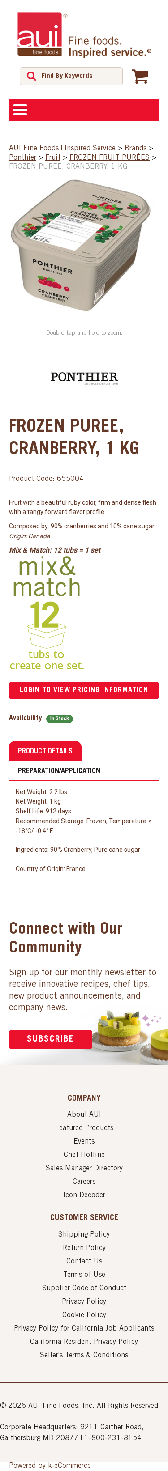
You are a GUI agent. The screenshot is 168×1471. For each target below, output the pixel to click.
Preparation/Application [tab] (59, 771)
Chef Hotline (84, 1155)
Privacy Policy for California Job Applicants (84, 1328)
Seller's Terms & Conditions (84, 1355)
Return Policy (84, 1248)
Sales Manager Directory (84, 1168)
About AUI (84, 1114)
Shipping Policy (84, 1234)
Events (84, 1141)
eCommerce (72, 1466)
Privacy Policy (84, 1301)
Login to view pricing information (84, 690)
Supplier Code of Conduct (84, 1288)
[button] (140, 76)
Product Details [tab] (45, 751)
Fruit (52, 158)
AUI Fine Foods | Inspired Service (62, 148)
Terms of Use (84, 1275)
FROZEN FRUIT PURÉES (109, 158)
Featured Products (84, 1128)
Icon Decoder (84, 1195)
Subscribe (50, 1039)
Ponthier (22, 158)
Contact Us (84, 1261)
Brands (135, 148)
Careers (84, 1182)
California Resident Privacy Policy (84, 1342)
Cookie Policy (84, 1315)
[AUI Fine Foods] (84, 35)
